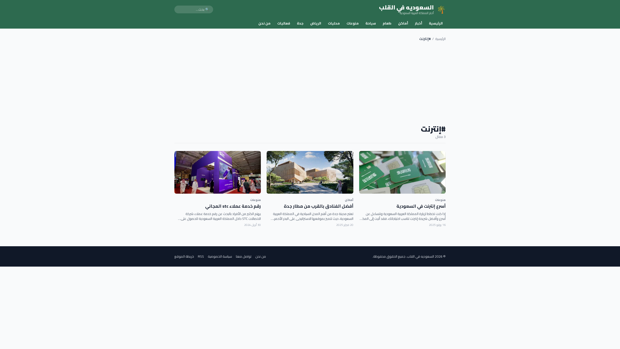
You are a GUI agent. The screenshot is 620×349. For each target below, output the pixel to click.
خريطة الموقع (184, 256)
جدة (300, 23)
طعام (387, 23)
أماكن (403, 23)
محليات (334, 23)
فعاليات (283, 23)
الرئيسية (436, 23)
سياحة (370, 23)
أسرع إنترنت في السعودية (421, 206)
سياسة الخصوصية (220, 256)
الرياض (315, 23)
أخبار (418, 23)
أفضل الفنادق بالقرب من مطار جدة (318, 206)
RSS (201, 256)
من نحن (264, 23)
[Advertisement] (310, 83)
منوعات (353, 23)
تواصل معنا (243, 256)
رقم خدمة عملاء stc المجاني (233, 206)
